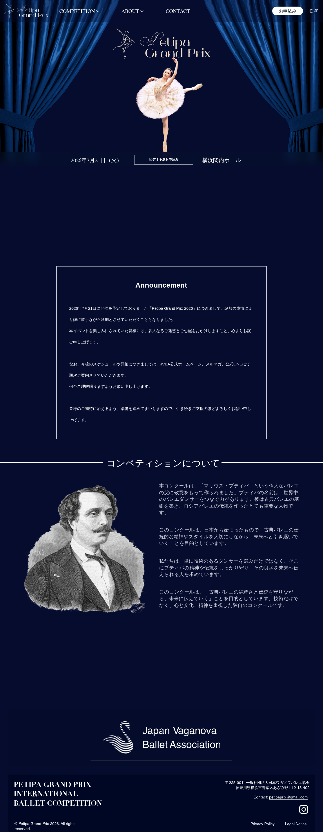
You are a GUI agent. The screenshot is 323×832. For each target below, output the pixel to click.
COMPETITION (77, 11)
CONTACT (178, 11)
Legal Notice (296, 823)
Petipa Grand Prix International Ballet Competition (58, 794)
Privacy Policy (262, 823)
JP (316, 11)
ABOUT (130, 11)
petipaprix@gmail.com (288, 797)
